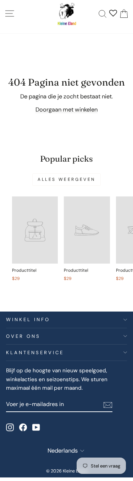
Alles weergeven (66, 179)
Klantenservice (35, 353)
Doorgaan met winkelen (66, 109)
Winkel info (28, 320)
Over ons (23, 336)
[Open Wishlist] (113, 14)
